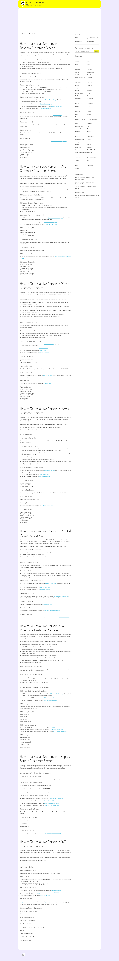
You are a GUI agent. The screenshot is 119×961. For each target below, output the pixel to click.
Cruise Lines (90, 74)
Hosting (77, 106)
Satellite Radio (90, 136)
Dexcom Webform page (50, 124)
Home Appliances (91, 103)
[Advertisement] (59, 20)
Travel (88, 163)
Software (77, 149)
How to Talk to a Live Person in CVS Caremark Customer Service (43, 168)
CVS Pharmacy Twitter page (50, 698)
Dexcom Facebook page (51, 100)
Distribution (89, 77)
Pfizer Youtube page (43, 350)
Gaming (89, 95)
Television (77, 160)
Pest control (89, 123)
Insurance (77, 109)
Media (76, 114)
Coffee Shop (90, 67)
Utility (76, 165)
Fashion (77, 90)
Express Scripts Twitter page (51, 801)
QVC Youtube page (41, 893)
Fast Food (89, 90)
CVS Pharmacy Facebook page (55, 694)
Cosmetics (89, 69)
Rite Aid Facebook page (50, 583)
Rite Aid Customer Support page (60, 596)
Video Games (90, 165)
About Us (77, 37)
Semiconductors (90, 142)
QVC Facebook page (56, 890)
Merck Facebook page (49, 470)
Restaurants (78, 134)
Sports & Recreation (91, 149)
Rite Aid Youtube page (45, 589)
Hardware (77, 101)
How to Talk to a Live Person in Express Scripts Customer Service (45, 758)
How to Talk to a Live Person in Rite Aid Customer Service (45, 533)
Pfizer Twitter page (43, 348)
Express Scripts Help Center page (53, 833)
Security (77, 142)
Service (77, 144)
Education (89, 82)
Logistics (89, 111)
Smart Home (78, 147)
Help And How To (79, 103)
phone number (78, 128)
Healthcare (89, 101)
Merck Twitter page (44, 474)
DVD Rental (89, 80)
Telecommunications (91, 157)
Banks (88, 61)
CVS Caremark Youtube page (50, 224)
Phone (88, 126)
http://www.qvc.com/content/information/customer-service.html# (35, 902)
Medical (89, 114)
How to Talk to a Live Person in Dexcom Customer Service (40, 45)
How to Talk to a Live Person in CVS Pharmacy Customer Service (43, 627)
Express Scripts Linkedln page (51, 805)
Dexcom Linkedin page (56, 106)
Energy (77, 88)
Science (89, 139)
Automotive (77, 61)
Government (78, 98)
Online (76, 123)
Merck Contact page (48, 505)
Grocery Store (90, 98)
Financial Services (79, 93)
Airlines (89, 59)
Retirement (77, 136)
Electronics (89, 85)
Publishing (77, 131)
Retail (88, 134)
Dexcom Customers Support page (59, 141)
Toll (88, 160)
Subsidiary (89, 152)
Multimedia (89, 116)
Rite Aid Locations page (64, 617)
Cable (88, 64)
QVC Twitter (56, 892)
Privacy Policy (78, 41)
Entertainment (90, 88)
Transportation (78, 163)
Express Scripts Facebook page (56, 798)
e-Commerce (78, 82)
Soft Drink (89, 147)
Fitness (88, 93)
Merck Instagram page (44, 476)
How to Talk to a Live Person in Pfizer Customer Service (44, 285)
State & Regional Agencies (81, 152)
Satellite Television (79, 139)
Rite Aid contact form (47, 604)
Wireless (77, 168)
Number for (35, 2)
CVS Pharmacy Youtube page (50, 700)
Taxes (88, 155)
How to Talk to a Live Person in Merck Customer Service (44, 410)
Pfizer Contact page (48, 375)
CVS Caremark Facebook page (55, 218)
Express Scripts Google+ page (51, 803)
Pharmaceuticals (79, 126)
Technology (77, 157)
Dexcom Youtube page (45, 108)
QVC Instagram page (45, 895)
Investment (77, 111)
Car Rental (77, 67)
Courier (77, 72)
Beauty (76, 64)
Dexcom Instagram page (46, 104)
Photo (88, 128)
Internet (89, 109)
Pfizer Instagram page (44, 352)
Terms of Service (90, 41)
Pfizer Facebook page (49, 344)
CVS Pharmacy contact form (58, 728)
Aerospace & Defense (80, 59)
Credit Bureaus (90, 72)
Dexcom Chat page (57, 115)
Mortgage (77, 116)
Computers (77, 69)
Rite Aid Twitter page (45, 587)
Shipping (89, 144)
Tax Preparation (78, 155)
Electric (77, 85)
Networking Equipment (80, 119)
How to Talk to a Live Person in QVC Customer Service (43, 843)
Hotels (88, 106)
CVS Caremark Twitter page (50, 222)
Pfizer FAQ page (47, 383)
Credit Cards (78, 74)
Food (76, 95)
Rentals (89, 131)
